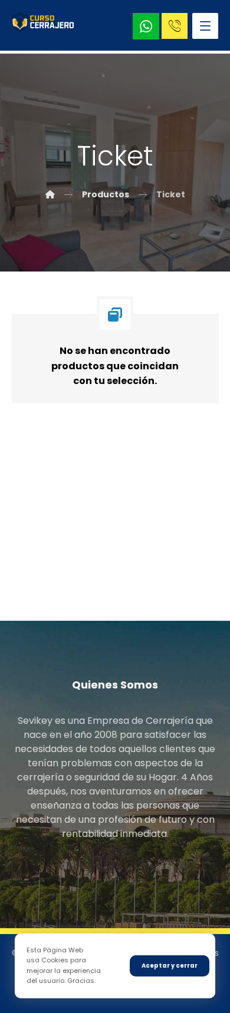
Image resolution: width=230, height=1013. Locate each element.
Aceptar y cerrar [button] (170, 965)
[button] (205, 26)
